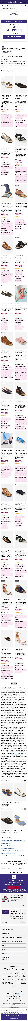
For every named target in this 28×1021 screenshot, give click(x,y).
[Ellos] (24, 976)
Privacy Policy (9, 991)
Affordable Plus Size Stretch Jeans (8, 845)
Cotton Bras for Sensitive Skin (19, 840)
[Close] (26, 1010)
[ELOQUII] (10, 979)
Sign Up (21, 868)
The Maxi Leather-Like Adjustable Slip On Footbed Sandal (6, 97)
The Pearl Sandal (5, 148)
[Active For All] (23, 979)
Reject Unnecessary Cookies (14, 1015)
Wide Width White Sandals (17, 753)
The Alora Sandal (19, 304)
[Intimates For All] (4, 983)
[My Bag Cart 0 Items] (25, 5)
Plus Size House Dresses (20, 850)
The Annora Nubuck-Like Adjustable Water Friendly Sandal (21, 150)
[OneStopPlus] (4, 973)
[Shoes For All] (10, 983)
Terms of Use (17, 991)
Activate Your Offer (14, 37)
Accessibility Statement (14, 998)
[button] (22, 5)
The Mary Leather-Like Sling (6, 402)
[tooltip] (4, 1)
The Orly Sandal (19, 649)
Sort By (10, 71)
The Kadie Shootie (5, 503)
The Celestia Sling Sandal (21, 204)
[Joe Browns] (17, 976)
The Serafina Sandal (20, 451)
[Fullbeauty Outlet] (14, 986)
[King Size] (23, 983)
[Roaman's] (17, 973)
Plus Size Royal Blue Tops (20, 855)
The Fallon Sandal (5, 600)
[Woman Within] (10, 973)
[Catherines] (23, 973)
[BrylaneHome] (17, 983)
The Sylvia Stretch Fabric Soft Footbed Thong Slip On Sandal (21, 97)
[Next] (25, 781)
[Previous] (22, 781)
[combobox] (14, 8)
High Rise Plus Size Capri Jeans (7, 850)
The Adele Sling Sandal (6, 304)
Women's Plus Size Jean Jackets (7, 848)
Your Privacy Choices (12, 993)
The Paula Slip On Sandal (21, 256)
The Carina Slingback (6, 550)
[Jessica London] (4, 976)
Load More (14, 683)
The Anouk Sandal (19, 550)
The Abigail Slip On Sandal (5, 650)
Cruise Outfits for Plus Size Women (8, 853)
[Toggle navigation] (2, 5)
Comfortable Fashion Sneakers (7, 855)
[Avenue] (10, 976)
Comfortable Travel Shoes (6, 840)
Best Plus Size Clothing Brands (13, 996)
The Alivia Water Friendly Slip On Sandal (21, 352)
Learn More (5, 52)
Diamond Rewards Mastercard (12, 941)
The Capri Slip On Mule (6, 451)
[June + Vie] (4, 979)
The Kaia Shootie (5, 351)
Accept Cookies (14, 1018)
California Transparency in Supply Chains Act (13, 995)
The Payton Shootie (6, 204)
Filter (4, 71)
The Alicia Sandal (19, 401)
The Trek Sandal (5, 256)
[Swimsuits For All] (17, 979)
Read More (3, 67)
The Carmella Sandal (20, 600)
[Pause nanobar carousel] (10, 14)
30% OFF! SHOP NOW (14, 12)
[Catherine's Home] (9, 5)
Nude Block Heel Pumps (6, 843)
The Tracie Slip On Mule (20, 503)
